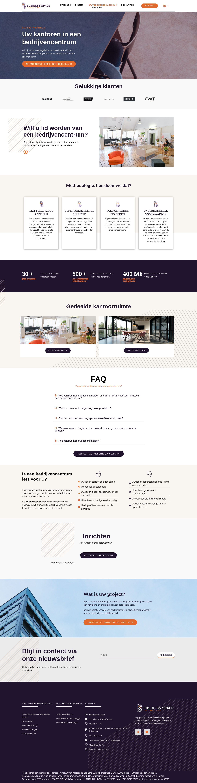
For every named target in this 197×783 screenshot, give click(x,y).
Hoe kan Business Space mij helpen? (79, 440)
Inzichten (97, 7)
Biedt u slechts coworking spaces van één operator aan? (90, 418)
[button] (98, 396)
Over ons (64, 5)
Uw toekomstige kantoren (102, 5)
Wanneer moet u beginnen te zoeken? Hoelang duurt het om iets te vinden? (95, 429)
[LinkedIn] (138, 732)
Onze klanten (127, 5)
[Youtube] (147, 732)
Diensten (79, 5)
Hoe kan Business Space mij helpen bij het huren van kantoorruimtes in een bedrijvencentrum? (97, 397)
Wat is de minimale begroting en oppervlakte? (84, 408)
